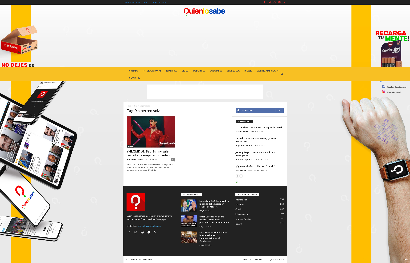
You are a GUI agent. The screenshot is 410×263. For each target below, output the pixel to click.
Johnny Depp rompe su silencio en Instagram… (255, 154)
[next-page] (241, 176)
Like (279, 110)
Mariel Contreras (244, 170)
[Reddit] (274, 2)
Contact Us (246, 259)
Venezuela (233, 70)
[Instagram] (269, 2)
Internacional (152, 70)
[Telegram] (279, 2)
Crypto (133, 70)
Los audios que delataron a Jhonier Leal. (259, 127)
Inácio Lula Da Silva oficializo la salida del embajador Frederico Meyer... (214, 203)
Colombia (216, 70)
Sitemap (258, 259)
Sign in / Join (159, 2)
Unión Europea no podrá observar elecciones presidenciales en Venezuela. (214, 219)
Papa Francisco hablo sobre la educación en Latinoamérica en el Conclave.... (213, 236)
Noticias (171, 70)
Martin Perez (242, 131)
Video (185, 70)
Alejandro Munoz (135, 159)
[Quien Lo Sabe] (205, 12)
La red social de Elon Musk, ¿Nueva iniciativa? (256, 140)
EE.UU (238, 224)
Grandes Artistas (243, 219)
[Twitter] (284, 2)
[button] (282, 74)
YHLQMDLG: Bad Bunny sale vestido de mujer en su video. (148, 153)
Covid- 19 (134, 77)
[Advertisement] (205, 43)
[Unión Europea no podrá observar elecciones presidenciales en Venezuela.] (189, 221)
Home (129, 106)
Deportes (199, 70)
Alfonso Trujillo (243, 159)
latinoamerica (266, 70)
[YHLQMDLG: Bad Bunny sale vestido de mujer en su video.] (151, 132)
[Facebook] (264, 2)
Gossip (130, 146)
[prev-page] (237, 176)
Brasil (248, 70)
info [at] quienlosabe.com (149, 226)
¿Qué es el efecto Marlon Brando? (255, 166)
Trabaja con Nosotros (275, 259)
